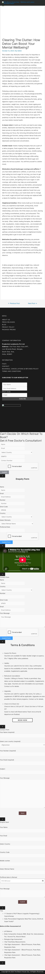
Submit (4, 472)
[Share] (7, 966)
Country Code (4, 852)
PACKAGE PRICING (9, 329)
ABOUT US (6, 319)
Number (2, 500)
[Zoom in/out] (16, 966)
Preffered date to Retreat (8, 877)
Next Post (32, 303)
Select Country (5, 844)
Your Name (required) (7, 732)
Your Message (5, 613)
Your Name (3, 827)
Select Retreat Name (7, 869)
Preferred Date (5, 527)
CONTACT (5, 366)
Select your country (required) (10, 741)
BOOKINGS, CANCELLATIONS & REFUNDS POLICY (20, 369)
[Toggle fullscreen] (11, 966)
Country (2, 513)
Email (2, 493)
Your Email (3, 836)
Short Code (6, 392)
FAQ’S (4, 364)
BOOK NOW (22, 720)
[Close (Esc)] (2, 966)
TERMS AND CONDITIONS (11, 371)
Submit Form (6, 542)
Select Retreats (5, 520)
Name (2, 487)
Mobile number (5, 860)
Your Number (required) (8, 751)
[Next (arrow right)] (7, 969)
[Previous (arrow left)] (2, 969)
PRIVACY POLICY (8, 327)
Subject (2, 769)
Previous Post (14, 303)
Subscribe (22, 399)
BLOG (4, 324)
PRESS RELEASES (8, 322)
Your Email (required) (7, 760)
